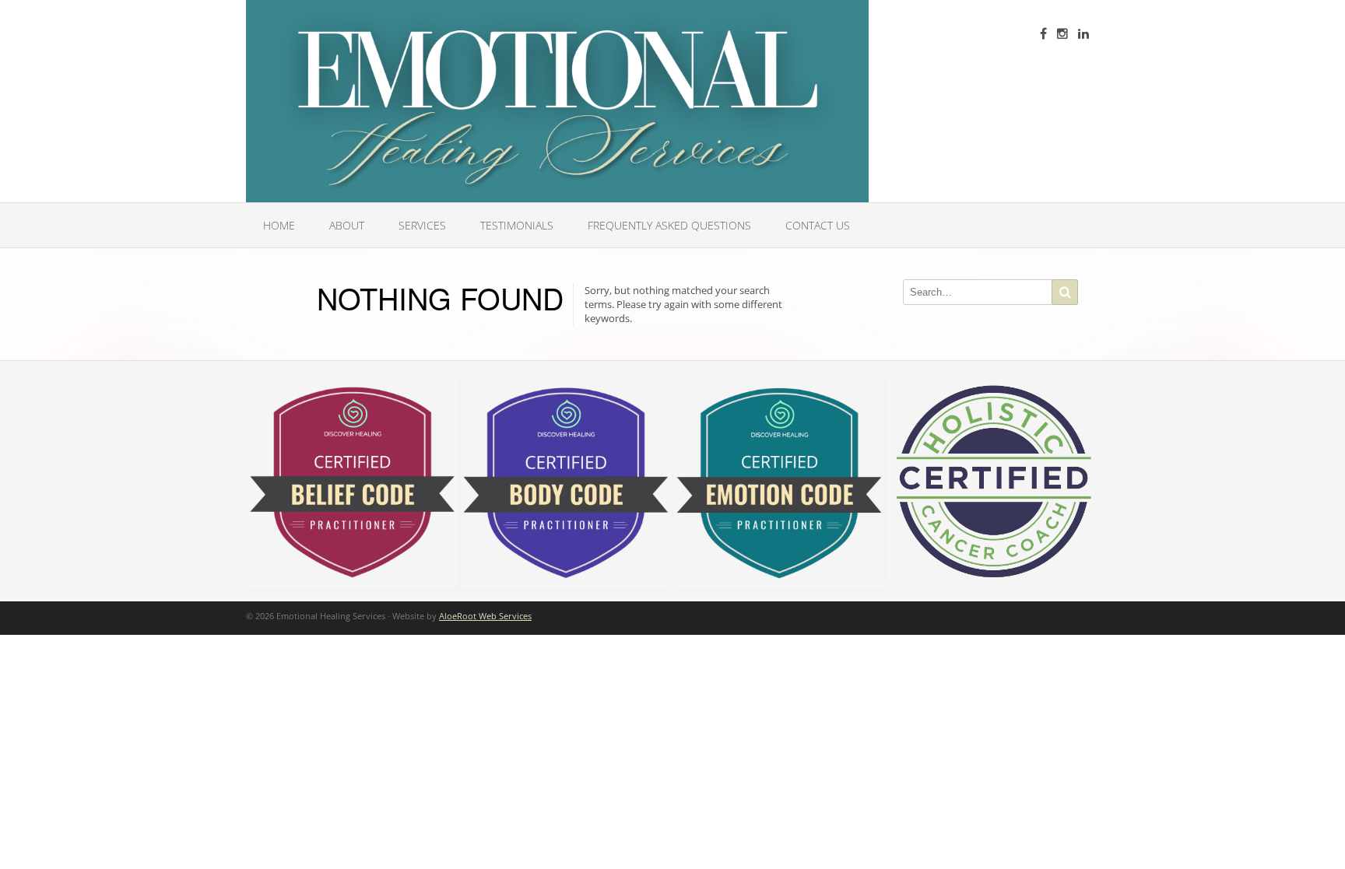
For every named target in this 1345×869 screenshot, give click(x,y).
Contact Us (817, 225)
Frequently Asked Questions (669, 225)
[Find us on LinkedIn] (1083, 33)
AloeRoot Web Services (485, 616)
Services (422, 225)
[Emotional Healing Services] (557, 101)
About (346, 225)
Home (279, 225)
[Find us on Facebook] (1043, 33)
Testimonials (516, 225)
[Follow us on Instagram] (1062, 33)
